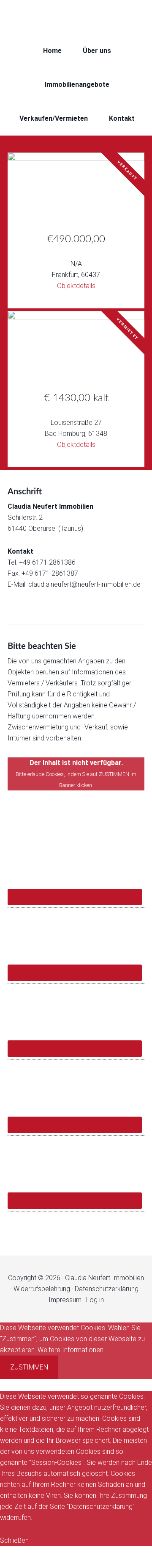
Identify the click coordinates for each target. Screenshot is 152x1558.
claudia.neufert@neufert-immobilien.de (84, 584)
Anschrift (25, 492)
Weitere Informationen (70, 1350)
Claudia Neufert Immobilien (76, 17)
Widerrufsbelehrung (42, 1289)
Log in (95, 1300)
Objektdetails (76, 286)
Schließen (14, 1540)
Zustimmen (29, 1367)
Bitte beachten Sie (42, 646)
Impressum (65, 1300)
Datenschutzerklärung (106, 1289)
